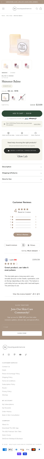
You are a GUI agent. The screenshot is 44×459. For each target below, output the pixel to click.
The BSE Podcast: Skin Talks (11, 431)
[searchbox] (12, 245)
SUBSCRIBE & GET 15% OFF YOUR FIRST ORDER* (22, 1)
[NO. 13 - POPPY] (22, 97)
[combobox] (31, 251)
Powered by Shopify (34, 444)
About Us (5, 424)
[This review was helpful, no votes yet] (33, 294)
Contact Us (6, 367)
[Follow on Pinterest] (14, 354)
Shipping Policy (7, 377)
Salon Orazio (6, 435)
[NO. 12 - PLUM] (13, 97)
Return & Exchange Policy (11, 374)
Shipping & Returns (9, 173)
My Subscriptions (8, 404)
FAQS (4, 370)
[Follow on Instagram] (9, 355)
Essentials (7, 86)
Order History (6, 411)
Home (3, 15)
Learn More (37, 124)
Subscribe (22, 333)
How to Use (6, 179)
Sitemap (5, 395)
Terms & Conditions (8, 381)
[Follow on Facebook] (3, 355)
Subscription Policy (8, 384)
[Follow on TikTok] (26, 355)
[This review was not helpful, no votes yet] (37, 294)
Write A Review (22, 235)
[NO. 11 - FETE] (5, 97)
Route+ (4, 388)
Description (6, 167)
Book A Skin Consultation (10, 415)
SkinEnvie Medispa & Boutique (12, 439)
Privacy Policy (6, 391)
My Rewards (6, 408)
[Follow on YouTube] (20, 355)
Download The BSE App (10, 428)
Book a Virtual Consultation (23, 150)
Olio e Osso (9, 15)
